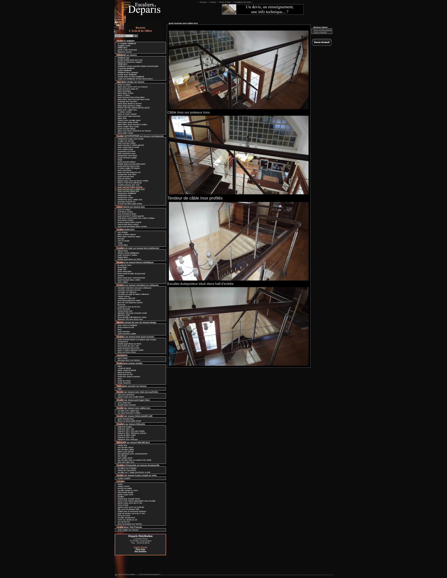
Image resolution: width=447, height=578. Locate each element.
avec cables (122, 282)
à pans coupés (123, 478)
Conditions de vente (242, 2)
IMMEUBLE (122, 48)
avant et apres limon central (129, 222)
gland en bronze (124, 372)
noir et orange (123, 241)
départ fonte (122, 251)
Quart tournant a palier (127, 158)
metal (119, 484)
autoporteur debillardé (126, 193)
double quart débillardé (127, 74)
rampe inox (122, 445)
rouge (120, 243)
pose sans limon (124, 170)
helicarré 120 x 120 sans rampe (131, 431)
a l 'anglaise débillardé (126, 43)
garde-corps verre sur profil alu (130, 507)
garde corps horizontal (127, 50)
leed (119, 329)
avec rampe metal (125, 149)
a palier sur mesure (125, 141)
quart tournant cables (126, 143)
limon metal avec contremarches (131, 278)
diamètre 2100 (123, 315)
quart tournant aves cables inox (130, 189)
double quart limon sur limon (129, 259)
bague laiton (122, 257)
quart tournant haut (125, 176)
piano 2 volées (123, 95)
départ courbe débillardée (128, 253)
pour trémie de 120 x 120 (128, 346)
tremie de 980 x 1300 (126, 435)
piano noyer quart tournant (128, 116)
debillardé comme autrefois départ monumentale (137, 66)
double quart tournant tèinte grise (131, 164)
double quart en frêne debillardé (130, 77)
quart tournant (123, 331)
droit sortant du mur (125, 327)
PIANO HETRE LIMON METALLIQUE (133, 108)
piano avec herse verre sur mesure (132, 87)
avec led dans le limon (126, 214)
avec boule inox (124, 403)
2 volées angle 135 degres (128, 168)
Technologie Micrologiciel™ (150, 574)
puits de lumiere (124, 179)
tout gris (120, 239)
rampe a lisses (123, 296)
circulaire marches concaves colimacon (134, 288)
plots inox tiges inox (125, 462)
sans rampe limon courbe (128, 147)
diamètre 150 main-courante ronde (132, 313)
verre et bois (122, 505)
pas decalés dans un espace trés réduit (134, 460)
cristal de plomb (124, 368)
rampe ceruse (123, 486)
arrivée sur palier (124, 488)
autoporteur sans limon (127, 155)
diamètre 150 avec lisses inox (130, 319)
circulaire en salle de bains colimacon (133, 294)
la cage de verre (124, 265)
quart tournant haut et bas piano (131, 97)
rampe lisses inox (125, 311)
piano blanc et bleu (125, 93)
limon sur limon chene (126, 352)
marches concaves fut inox (129, 290)
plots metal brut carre (126, 153)
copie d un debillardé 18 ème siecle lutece (135, 79)
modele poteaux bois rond (128, 185)
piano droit (121, 118)
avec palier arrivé (124, 458)
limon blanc (122, 267)
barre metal (122, 358)
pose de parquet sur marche (129, 524)
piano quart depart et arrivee (129, 103)
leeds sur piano (124, 85)
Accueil (203, 2)
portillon (120, 497)
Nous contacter (320, 32)
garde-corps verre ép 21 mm (129, 503)
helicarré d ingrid (124, 427)
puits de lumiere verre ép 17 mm (131, 513)
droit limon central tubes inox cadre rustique (136, 218)
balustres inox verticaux (127, 439)
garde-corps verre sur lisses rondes (132, 181)
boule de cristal (123, 381)
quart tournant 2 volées (127, 255)
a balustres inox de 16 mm (128, 307)
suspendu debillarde (126, 68)
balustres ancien (124, 52)
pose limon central (125, 220)
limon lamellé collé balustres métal (131, 317)
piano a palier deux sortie (128, 127)
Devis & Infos (225, 2)
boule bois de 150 (125, 374)
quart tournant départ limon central (132, 226)
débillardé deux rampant (127, 72)
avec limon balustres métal (128, 300)
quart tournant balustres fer (129, 172)
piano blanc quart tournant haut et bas (133, 99)
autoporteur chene (125, 197)
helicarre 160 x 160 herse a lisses (131, 433)
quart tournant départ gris (128, 191)
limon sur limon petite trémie (129, 421)
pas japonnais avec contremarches (132, 454)
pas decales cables (125, 449)
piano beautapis (124, 91)
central (120, 276)
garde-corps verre (125, 495)
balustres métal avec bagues (129, 62)
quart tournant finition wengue (129, 187)
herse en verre (123, 515)
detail (119, 160)
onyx (119, 379)
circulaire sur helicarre (127, 292)
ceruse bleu (122, 245)
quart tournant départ (126, 129)
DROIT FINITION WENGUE (129, 183)
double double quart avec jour (130, 60)
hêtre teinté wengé (125, 492)
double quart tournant (126, 405)
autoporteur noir (124, 195)
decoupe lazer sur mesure (128, 360)
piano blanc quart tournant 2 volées (132, 124)
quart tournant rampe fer (127, 89)
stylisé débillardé (124, 70)
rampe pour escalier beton (128, 499)
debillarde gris (123, 58)
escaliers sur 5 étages (127, 468)
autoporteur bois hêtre (126, 174)
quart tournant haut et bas (128, 166)
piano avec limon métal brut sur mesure (134, 131)
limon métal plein (124, 271)
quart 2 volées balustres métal (130, 350)
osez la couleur (124, 210)
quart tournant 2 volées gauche (130, 145)
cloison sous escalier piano (129, 120)
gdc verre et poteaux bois (128, 509)
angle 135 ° (122, 269)
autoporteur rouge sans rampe (130, 139)
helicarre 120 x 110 (125, 437)
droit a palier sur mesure (127, 530)
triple (119, 389)
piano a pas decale (125, 452)
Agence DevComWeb (126, 574)
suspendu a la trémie (126, 151)
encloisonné (122, 342)
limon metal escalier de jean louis (131, 274)
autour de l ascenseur (126, 470)
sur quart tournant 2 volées (129, 413)
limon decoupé (123, 309)
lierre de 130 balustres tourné (129, 302)
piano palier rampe (125, 133)
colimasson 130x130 (126, 298)
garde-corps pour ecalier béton (130, 397)
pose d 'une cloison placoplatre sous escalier (136, 501)
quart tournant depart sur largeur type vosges (136, 339)
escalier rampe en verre (127, 490)
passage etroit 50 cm (126, 202)
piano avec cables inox (127, 110)
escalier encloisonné (126, 518)
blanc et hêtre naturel (126, 234)
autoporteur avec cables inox (129, 199)
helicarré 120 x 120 (125, 429)
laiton (119, 366)
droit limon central (125, 212)
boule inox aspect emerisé (128, 376)
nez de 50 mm (123, 522)
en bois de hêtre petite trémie (129, 204)
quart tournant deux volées (128, 280)
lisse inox (121, 305)
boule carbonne (124, 383)
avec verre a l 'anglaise (127, 325)
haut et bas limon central (127, 224)
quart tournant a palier (126, 334)
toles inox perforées (125, 395)
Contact (213, 2)
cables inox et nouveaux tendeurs (131, 511)
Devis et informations (322, 30)
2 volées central (124, 112)
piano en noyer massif (126, 114)
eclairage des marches (127, 101)
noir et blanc (122, 232)
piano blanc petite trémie (127, 122)
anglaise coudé (123, 46)
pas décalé (122, 456)
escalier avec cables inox (128, 411)
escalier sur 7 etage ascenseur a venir (133, 472)
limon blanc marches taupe (128, 236)
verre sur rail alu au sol (127, 520)
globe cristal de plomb (126, 370)
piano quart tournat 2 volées (129, 106)
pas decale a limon (125, 447)
